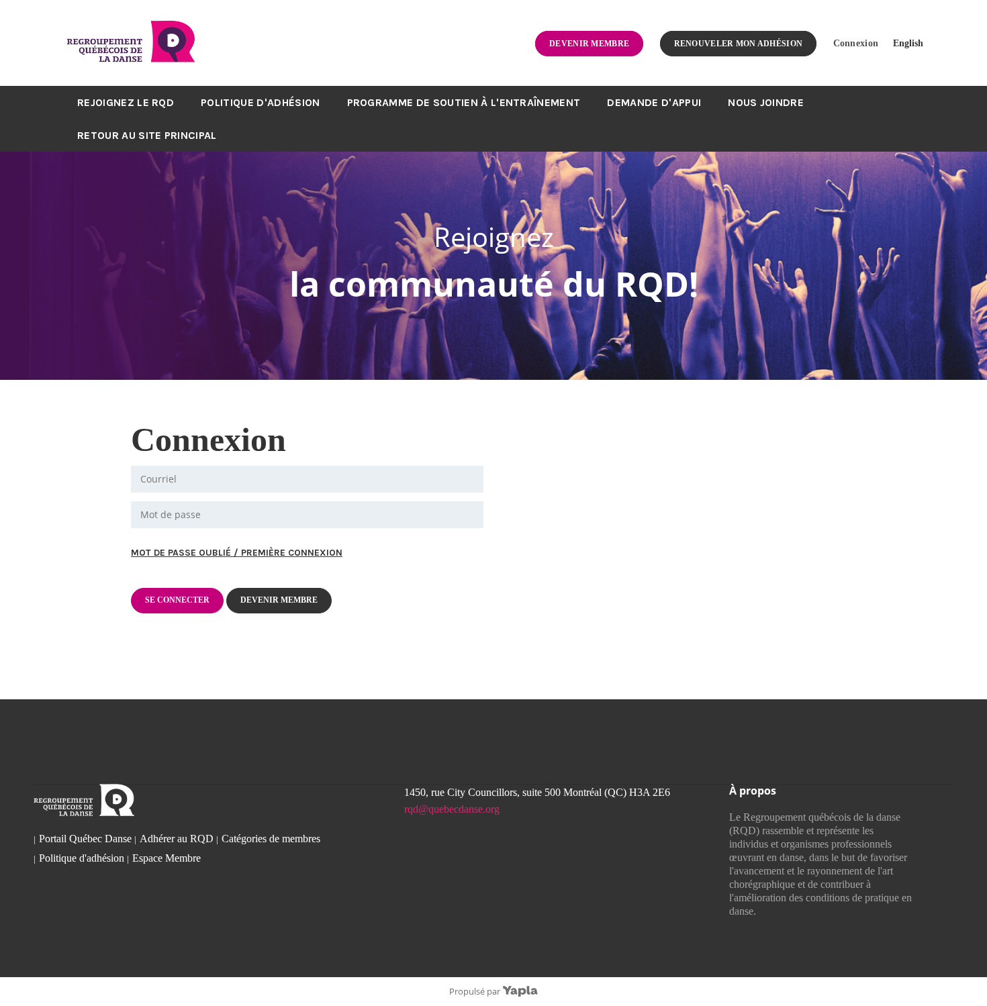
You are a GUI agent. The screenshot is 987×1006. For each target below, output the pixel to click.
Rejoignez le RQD (125, 102)
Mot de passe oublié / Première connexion (236, 552)
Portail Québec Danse (85, 838)
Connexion (856, 43)
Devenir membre (589, 44)
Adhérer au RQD (177, 838)
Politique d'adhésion (260, 102)
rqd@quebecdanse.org (452, 809)
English (908, 43)
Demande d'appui (654, 102)
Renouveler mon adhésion (738, 44)
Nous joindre (766, 102)
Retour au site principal (147, 135)
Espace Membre (166, 858)
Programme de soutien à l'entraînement (464, 102)
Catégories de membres (271, 838)
